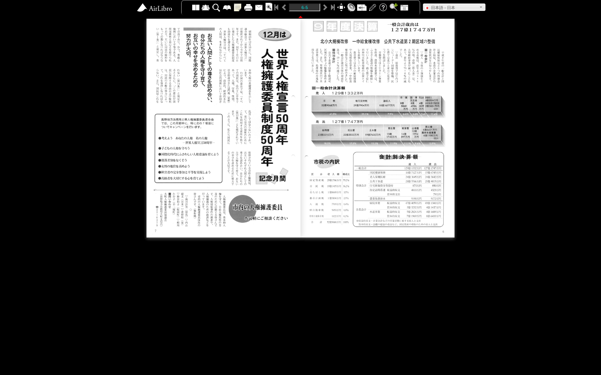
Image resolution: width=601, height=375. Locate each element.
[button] (454, 7)
